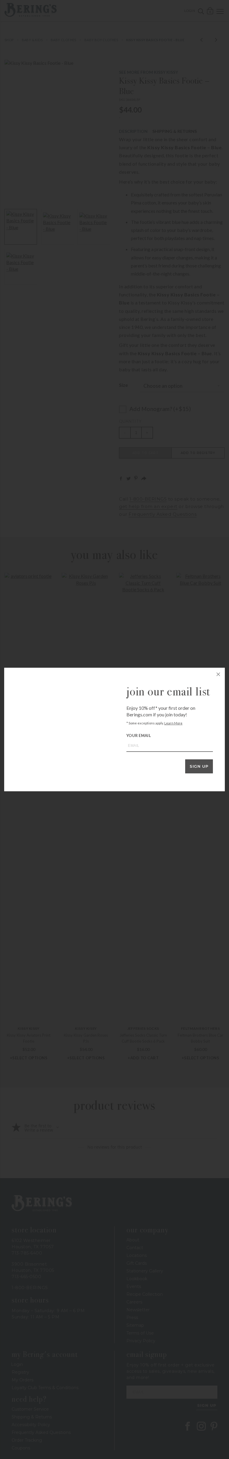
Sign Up (199, 766)
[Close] (218, 674)
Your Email (138, 735)
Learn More (173, 723)
